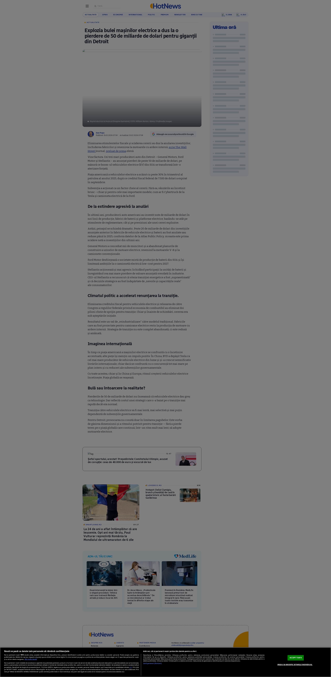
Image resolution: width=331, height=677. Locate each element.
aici (131, 667)
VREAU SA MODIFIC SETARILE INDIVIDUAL (294, 664)
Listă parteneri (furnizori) (152, 663)
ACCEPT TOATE (296, 657)
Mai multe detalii (31, 659)
